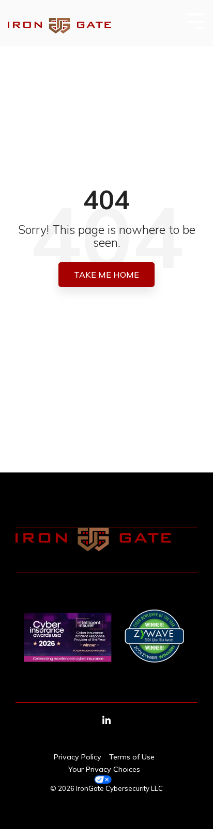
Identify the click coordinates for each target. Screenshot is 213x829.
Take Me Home (106, 274)
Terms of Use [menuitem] (132, 757)
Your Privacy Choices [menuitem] (104, 769)
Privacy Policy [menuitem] (77, 757)
